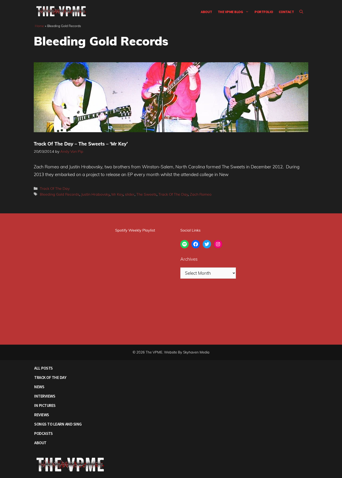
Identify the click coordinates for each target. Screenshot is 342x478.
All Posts (43, 368)
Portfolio (264, 11)
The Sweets (146, 194)
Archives (189, 259)
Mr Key (117, 194)
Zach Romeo (200, 194)
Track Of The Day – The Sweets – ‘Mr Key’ (81, 144)
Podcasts (43, 433)
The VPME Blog (230, 11)
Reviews (41, 414)
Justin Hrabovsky (95, 194)
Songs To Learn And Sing (58, 424)
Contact (286, 11)
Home (39, 26)
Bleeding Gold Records (59, 194)
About (206, 11)
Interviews (44, 396)
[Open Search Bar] (301, 12)
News (39, 386)
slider (129, 194)
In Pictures (45, 405)
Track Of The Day (55, 188)
